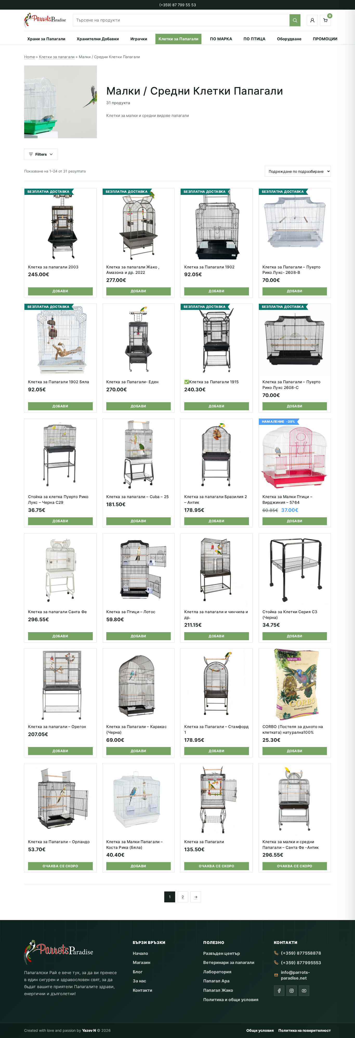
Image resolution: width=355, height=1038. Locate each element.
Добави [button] (60, 291)
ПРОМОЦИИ (325, 38)
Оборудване (289, 38)
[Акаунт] (312, 20)
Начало (140, 953)
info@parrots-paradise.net (295, 975)
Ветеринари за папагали (228, 962)
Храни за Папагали (46, 38)
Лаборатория (217, 971)
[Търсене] (295, 20)
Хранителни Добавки (98, 38)
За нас (139, 980)
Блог (137, 971)
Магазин (141, 962)
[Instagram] (291, 991)
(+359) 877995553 (301, 962)
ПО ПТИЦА (254, 38)
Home (29, 57)
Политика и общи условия (230, 999)
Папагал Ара (216, 980)
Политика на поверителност (304, 1030)
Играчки (138, 38)
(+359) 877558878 (301, 953)
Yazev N (89, 1030)
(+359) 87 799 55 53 (177, 5)
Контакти (142, 990)
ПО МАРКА (221, 38)
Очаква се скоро (60, 866)
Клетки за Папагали (178, 38)
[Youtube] (304, 991)
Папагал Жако (218, 990)
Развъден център (221, 953)
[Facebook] (279, 991)
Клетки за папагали (57, 57)
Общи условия (260, 1030)
